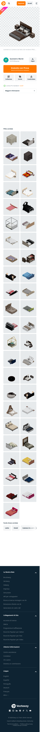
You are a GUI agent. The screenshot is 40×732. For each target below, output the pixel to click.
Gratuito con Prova (20, 69)
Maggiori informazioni (12, 89)
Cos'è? (21, 86)
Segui (33, 61)
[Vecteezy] (3, 3)
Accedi (30, 3)
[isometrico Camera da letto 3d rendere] (11, 138)
